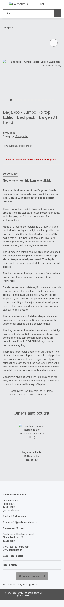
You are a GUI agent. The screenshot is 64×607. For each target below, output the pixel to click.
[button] (52, 3)
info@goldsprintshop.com (24, 522)
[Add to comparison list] (54, 43)
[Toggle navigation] (4, 3)
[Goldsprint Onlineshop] (18, 4)
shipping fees (32, 584)
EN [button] (42, 3)
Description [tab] (10, 173)
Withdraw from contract (32, 576)
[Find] (57, 13)
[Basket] (58, 3)
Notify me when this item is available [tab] (27, 180)
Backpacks (21, 136)
